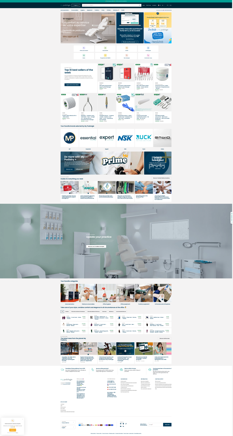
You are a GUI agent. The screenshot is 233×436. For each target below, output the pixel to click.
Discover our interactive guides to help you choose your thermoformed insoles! (125, 197)
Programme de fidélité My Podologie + (129, 390)
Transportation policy (145, 384)
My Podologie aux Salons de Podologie (163, 387)
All (62, 311)
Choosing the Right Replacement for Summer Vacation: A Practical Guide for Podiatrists (162, 197)
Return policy (144, 387)
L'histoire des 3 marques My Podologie (163, 385)
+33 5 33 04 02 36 (111, 384)
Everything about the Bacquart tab (142, 196)
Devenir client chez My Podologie (67, 411)
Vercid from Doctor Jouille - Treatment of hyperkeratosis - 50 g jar (162, 87)
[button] (170, 5)
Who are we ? (158, 381)
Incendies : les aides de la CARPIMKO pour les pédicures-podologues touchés (68, 358)
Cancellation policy (137, 433)
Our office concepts (125, 384)
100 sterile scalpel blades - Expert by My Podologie (124, 86)
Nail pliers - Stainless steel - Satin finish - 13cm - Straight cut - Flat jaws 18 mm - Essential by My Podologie (88, 117)
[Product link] (107, 78)
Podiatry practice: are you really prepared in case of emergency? (69, 197)
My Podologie (67, 382)
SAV (61, 405)
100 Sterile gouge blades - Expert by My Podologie (106, 86)
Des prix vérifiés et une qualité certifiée (163, 384)
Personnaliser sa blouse (126, 388)
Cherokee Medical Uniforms (93, 311)
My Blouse (111, 311)
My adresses (63, 410)
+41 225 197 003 (112, 389)
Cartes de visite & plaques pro (127, 385)
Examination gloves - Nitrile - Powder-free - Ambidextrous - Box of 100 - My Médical (125, 117)
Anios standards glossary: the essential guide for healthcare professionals (87, 197)
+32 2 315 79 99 (112, 387)
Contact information (119, 433)
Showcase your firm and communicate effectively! (106, 196)
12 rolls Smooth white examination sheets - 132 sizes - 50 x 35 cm (143, 117)
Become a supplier (145, 381)
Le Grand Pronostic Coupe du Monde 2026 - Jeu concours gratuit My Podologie (125, 358)
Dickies (67, 311)
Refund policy (93, 433)
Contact (62, 404)
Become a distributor (145, 382)
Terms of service (105, 433)
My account (63, 407)
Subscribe (167, 424)
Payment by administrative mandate (129, 382)
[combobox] (111, 5)
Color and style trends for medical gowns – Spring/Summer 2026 (161, 358)
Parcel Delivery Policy (145, 385)
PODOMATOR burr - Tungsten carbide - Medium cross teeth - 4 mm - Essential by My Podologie (107, 117)
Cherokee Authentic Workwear (78, 311)
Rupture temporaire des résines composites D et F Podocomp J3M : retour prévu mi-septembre (87, 358)
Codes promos (124, 387)
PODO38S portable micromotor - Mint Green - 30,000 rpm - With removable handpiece (162, 117)
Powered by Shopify (66, 384)
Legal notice (131, 433)
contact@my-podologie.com (111, 381)
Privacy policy (99, 433)
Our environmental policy (160, 382)
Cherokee (104, 311)
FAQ (156, 388)
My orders (63, 408)
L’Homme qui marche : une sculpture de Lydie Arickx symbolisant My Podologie (106, 358)
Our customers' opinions (146, 388)
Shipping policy (112, 433)
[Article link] (70, 191)
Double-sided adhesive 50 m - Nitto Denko (69, 116)
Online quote (123, 381)
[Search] (139, 5)
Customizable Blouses (121, 311)
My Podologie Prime (125, 391)
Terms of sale (126, 433)
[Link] (88, 27)
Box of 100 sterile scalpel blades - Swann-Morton (143, 86)
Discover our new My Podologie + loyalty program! (141, 358)
